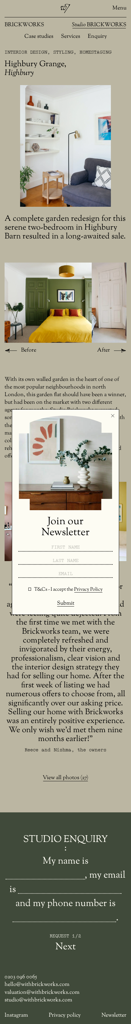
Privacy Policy (88, 589)
